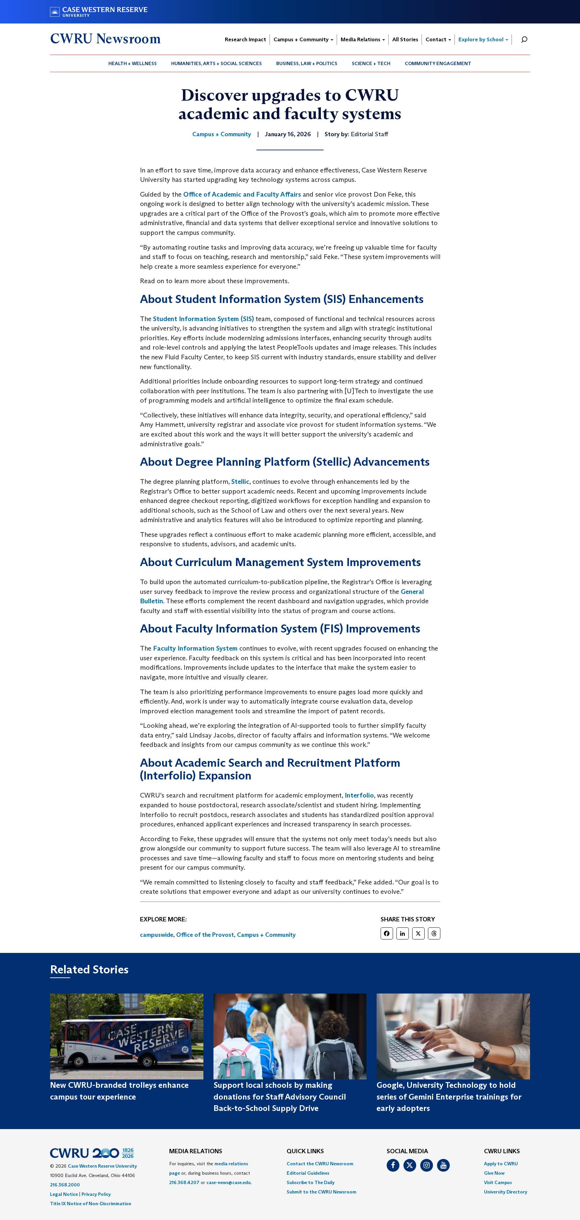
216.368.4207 (184, 1182)
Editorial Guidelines (308, 1173)
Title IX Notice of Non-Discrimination (90, 1204)
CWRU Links (502, 1151)
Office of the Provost (205, 934)
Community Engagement (438, 63)
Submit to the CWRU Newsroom (321, 1192)
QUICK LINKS (305, 1151)
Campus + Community (302, 39)
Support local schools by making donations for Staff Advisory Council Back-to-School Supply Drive (279, 1096)
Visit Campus (498, 1182)
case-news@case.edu (228, 1182)
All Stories (405, 39)
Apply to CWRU (501, 1164)
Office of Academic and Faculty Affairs (242, 194)
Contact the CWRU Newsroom (320, 1164)
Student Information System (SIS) (203, 319)
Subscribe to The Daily (311, 1182)
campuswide (156, 934)
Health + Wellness (132, 63)
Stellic (240, 481)
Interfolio (359, 795)
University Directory (505, 1192)
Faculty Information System (195, 648)
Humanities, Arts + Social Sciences (216, 63)
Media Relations (361, 39)
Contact (437, 39)
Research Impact (245, 39)
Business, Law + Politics (306, 63)
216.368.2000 (65, 1185)
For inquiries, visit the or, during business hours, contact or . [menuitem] (210, 1173)
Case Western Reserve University (102, 1166)
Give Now (494, 1173)
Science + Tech (371, 63)
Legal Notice (64, 1194)
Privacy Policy (96, 1194)
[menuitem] (132, 63)
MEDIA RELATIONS (195, 1151)
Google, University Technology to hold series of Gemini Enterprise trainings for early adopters (449, 1096)
